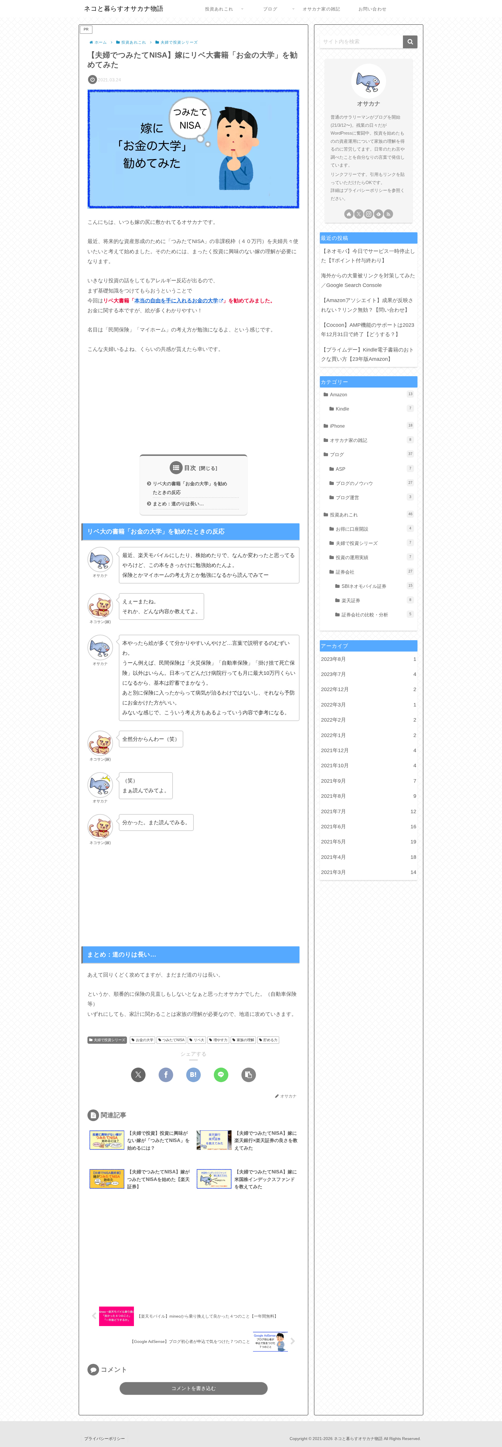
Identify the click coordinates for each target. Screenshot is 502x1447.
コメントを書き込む (193, 1388)
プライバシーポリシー (104, 1438)
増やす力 (220, 1040)
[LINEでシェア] (221, 1075)
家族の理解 (245, 1040)
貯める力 (270, 1040)
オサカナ (368, 103)
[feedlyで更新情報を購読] (378, 214)
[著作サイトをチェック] (349, 214)
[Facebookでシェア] (166, 1075)
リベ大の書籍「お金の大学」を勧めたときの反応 (190, 488)
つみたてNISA (173, 1040)
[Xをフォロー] (358, 214)
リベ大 (199, 1040)
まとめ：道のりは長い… (178, 503)
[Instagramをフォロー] (368, 214)
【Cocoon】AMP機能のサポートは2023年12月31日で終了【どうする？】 (367, 329)
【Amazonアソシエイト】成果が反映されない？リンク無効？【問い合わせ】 (367, 305)
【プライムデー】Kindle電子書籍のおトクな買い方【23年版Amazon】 (367, 354)
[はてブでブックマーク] (193, 1075)
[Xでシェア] (138, 1075)
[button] (248, 1075)
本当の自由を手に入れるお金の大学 (176, 301)
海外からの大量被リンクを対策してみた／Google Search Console (368, 280)
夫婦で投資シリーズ (109, 1040)
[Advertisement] (193, 404)
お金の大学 (144, 1040)
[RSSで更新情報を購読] (388, 214)
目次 (190, 468)
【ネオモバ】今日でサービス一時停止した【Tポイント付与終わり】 (368, 255)
